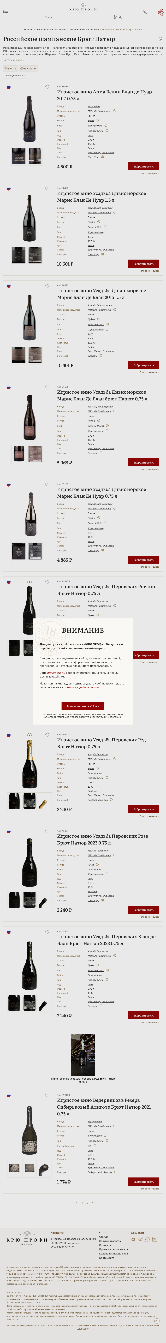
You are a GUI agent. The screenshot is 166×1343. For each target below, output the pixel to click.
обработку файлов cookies (81, 687)
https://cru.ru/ (56, 673)
